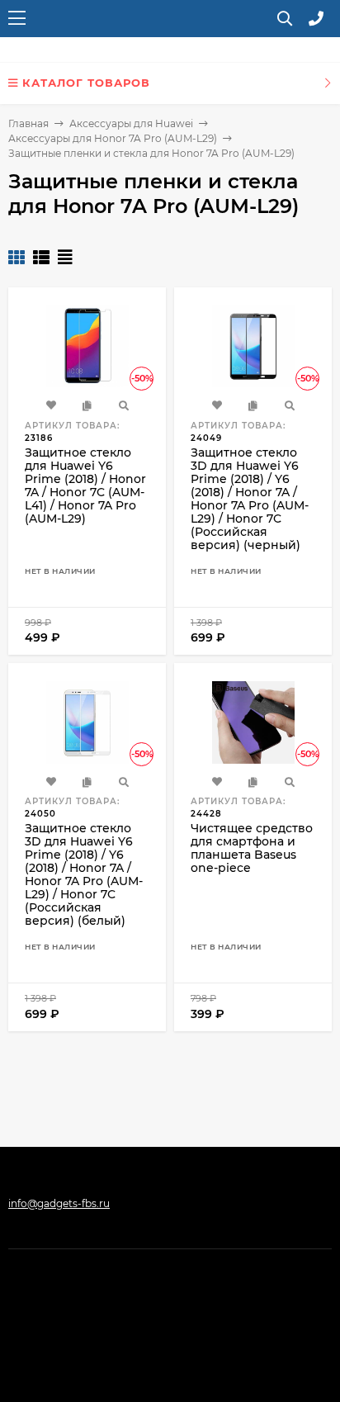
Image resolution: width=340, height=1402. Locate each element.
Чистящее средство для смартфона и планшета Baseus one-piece (252, 848)
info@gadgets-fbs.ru (59, 1203)
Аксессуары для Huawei (131, 123)
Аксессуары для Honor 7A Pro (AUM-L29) (112, 138)
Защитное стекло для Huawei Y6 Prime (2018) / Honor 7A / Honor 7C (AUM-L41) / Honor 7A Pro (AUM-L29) (85, 485)
